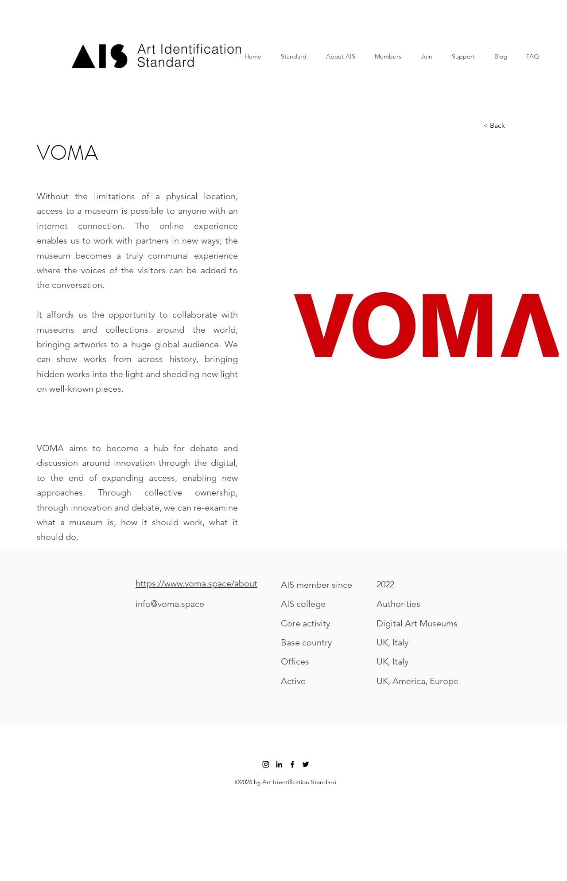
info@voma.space (170, 603)
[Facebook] (292, 764)
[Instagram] (265, 764)
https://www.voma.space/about (196, 583)
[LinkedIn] (279, 764)
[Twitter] (305, 764)
